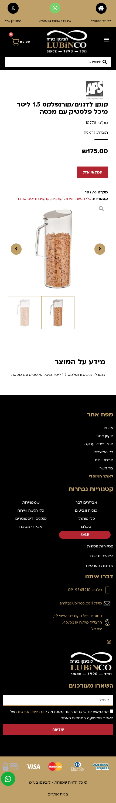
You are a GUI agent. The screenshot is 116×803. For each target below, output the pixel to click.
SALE (84, 534)
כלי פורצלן (86, 518)
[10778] (58, 249)
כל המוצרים (103, 452)
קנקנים (57, 198)
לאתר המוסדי (101, 21)
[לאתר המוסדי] (101, 8)
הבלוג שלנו (104, 460)
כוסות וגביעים (86, 510)
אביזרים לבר (86, 502)
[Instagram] (109, 642)
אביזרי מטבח (30, 526)
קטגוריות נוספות (100, 546)
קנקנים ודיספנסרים (33, 198)
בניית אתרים (58, 794)
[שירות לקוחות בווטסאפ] (55, 8)
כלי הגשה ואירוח (78, 198)
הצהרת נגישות (101, 555)
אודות (108, 427)
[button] (106, 39)
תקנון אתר (105, 435)
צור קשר (106, 468)
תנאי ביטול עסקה (98, 444)
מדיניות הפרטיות (99, 565)
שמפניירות (31, 502)
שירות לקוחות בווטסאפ (55, 21)
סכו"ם (86, 526)
